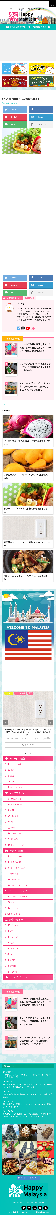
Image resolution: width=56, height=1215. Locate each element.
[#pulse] (45, 1166)
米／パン (14, 948)
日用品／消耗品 (16, 833)
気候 (12, 770)
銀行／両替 (15, 879)
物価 (12, 781)
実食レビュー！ (16, 919)
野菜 (11, 942)
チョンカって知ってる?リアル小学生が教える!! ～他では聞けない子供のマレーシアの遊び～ (35, 386)
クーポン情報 (16, 914)
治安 (11, 776)
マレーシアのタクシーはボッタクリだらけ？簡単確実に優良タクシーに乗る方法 (35, 366)
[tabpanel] (28, 720)
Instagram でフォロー (29, 1178)
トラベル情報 (16, 862)
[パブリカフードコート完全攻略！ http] (10, 1166)
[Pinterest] (40, 1208)
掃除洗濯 (14, 816)
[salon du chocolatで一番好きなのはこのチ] (28, 1132)
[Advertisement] (28, 45)
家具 (12, 822)
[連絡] (45, 1208)
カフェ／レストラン (18, 896)
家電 (12, 827)
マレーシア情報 (16, 758)
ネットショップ (16, 845)
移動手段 (13, 874)
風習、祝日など (16, 787)
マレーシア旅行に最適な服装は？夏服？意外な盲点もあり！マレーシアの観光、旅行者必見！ (35, 347)
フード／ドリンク (17, 891)
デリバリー (15, 908)
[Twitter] (29, 1208)
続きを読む (28, 745)
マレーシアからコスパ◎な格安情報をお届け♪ (28, 1202)
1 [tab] (25, 753)
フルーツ (13, 937)
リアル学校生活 (17, 804)
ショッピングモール (18, 885)
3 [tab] (30, 753)
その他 (13, 971)
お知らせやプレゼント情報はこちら (28, 27)
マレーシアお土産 (17, 868)
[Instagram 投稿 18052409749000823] (28, 1166)
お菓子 (12, 931)
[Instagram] (23, 1208)
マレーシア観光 (16, 856)
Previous (5, 722)
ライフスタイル (16, 793)
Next (50, 722)
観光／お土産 (16, 850)
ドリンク (14, 925)
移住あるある (15, 798)
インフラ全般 (15, 764)
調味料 (12, 966)
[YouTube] (34, 1208)
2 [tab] (28, 753)
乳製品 (12, 960)
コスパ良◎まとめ (18, 977)
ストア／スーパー (17, 902)
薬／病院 (14, 839)
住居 (11, 810)
